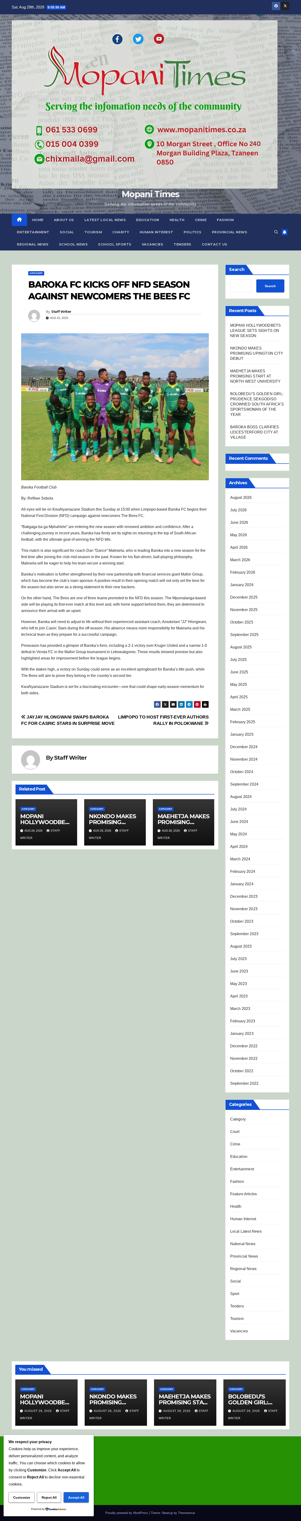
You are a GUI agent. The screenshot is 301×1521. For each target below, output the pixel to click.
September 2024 (244, 784)
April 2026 (239, 547)
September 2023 (244, 934)
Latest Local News (105, 220)
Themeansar (186, 1513)
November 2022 (244, 1058)
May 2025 (238, 685)
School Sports (114, 244)
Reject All (49, 1497)
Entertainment (33, 232)
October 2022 (241, 1071)
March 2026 (240, 560)
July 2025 (238, 660)
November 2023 (244, 909)
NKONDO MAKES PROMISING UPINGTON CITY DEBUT (256, 353)
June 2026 (239, 522)
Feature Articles (243, 1194)
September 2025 (244, 635)
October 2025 (241, 622)
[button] (276, 232)
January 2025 (241, 734)
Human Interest (156, 232)
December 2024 (244, 747)
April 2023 (239, 996)
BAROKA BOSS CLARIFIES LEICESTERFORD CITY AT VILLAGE (254, 432)
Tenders (182, 244)
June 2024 (239, 822)
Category (36, 273)
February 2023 (242, 1021)
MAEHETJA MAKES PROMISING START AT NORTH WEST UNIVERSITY (255, 376)
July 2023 (238, 959)
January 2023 (241, 1034)
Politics (193, 232)
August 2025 (241, 647)
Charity (120, 232)
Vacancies (152, 244)
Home (38, 220)
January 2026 (241, 585)
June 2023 (239, 971)
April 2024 (239, 847)
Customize (21, 1497)
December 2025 (244, 597)
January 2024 (241, 884)
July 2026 (238, 510)
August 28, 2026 (38, 1411)
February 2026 (242, 572)
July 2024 (238, 809)
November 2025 (244, 610)
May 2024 (238, 834)
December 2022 (244, 1046)
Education (147, 220)
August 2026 (241, 498)
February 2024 (242, 872)
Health (177, 220)
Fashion (225, 220)
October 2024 (241, 772)
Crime (201, 220)
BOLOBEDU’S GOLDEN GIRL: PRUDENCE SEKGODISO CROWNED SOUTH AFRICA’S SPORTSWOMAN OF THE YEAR (257, 404)
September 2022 (244, 1083)
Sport (234, 1294)
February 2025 (242, 722)
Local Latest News (246, 1231)
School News (73, 244)
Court (235, 1132)
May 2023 (238, 984)
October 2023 (241, 921)
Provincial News (229, 232)
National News (243, 1244)
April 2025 (239, 697)
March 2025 (240, 709)
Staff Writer (61, 312)
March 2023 (240, 1009)
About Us (64, 220)
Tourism (93, 232)
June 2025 (239, 672)
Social (67, 232)
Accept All (76, 1497)
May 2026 (238, 535)
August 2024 (241, 797)
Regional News (33, 244)
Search (237, 269)
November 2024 (244, 759)
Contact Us (214, 244)
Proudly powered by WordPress (127, 1513)
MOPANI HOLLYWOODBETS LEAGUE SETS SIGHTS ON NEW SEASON (255, 330)
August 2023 (241, 946)
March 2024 (240, 859)
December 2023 (244, 896)
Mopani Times (150, 194)
